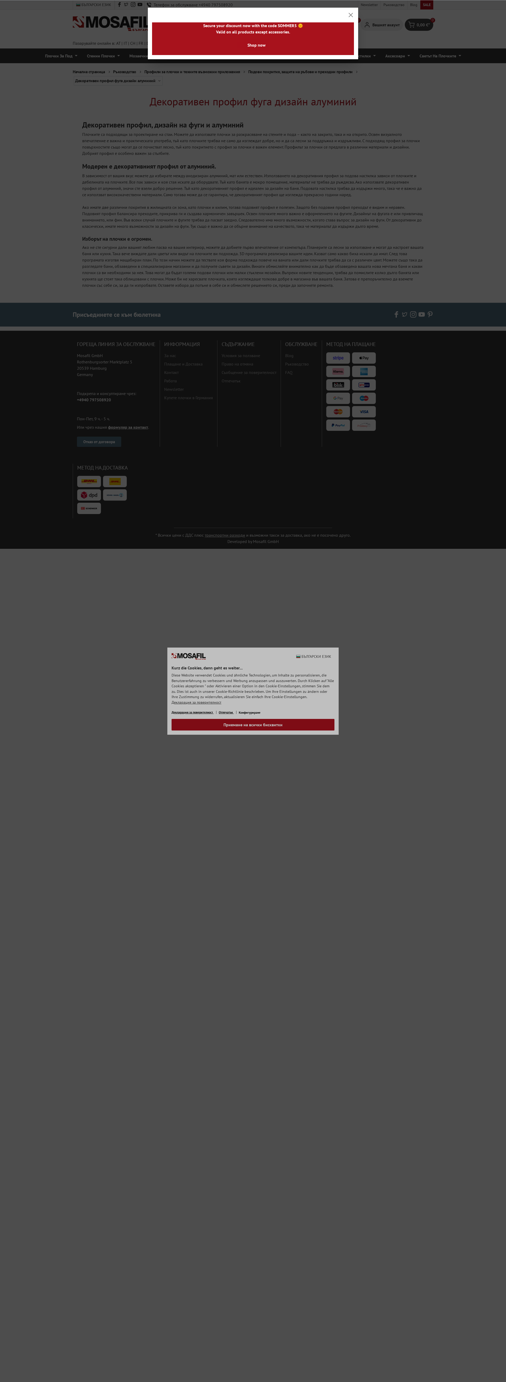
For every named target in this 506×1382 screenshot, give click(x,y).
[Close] (351, 15)
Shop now (256, 45)
